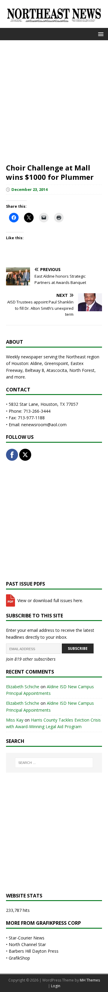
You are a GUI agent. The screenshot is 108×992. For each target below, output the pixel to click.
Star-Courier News (26, 938)
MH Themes (90, 980)
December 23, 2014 (29, 189)
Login (55, 985)
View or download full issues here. (49, 600)
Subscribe (78, 648)
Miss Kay (14, 720)
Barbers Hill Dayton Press (33, 951)
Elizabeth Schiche (22, 686)
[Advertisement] (54, 101)
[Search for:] (54, 763)
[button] (99, 33)
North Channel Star (27, 944)
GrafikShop (19, 958)
